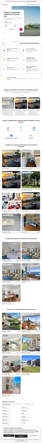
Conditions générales (24, 441)
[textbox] (8, 26)
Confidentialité (17, 441)
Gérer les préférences (33, 435)
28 (13, 41)
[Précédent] (19, 95)
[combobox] (13, 22)
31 (5, 44)
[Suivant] (23, 95)
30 (17, 41)
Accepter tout (8, 435)
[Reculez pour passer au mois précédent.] (5, 29)
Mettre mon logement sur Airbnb (33, 4)
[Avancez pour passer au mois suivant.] (17, 29)
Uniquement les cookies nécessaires (21, 436)
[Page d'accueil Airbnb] (4, 4)
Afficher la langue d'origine (31, 1)
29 (15, 41)
